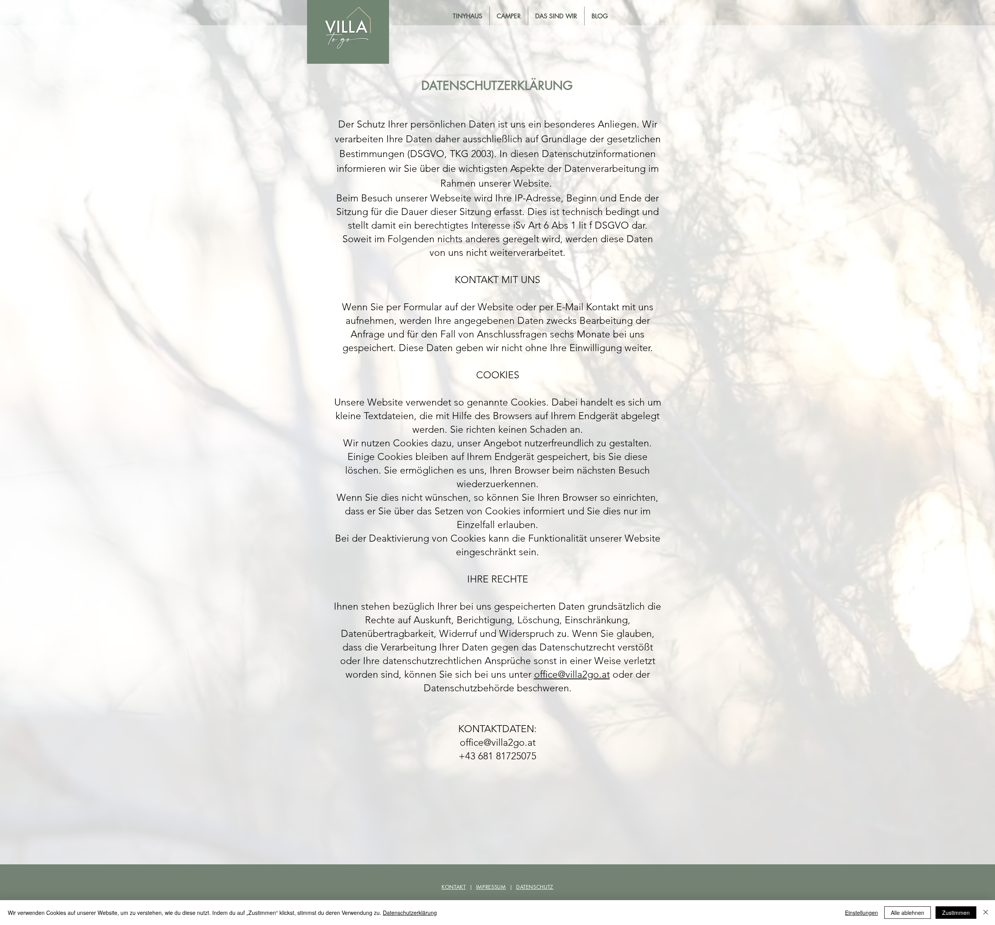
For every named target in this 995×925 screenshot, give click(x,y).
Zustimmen (956, 912)
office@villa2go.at (572, 674)
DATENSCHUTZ (534, 886)
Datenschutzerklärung (410, 912)
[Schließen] (985, 912)
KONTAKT (454, 886)
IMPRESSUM (491, 886)
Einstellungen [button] (861, 912)
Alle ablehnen (907, 912)
